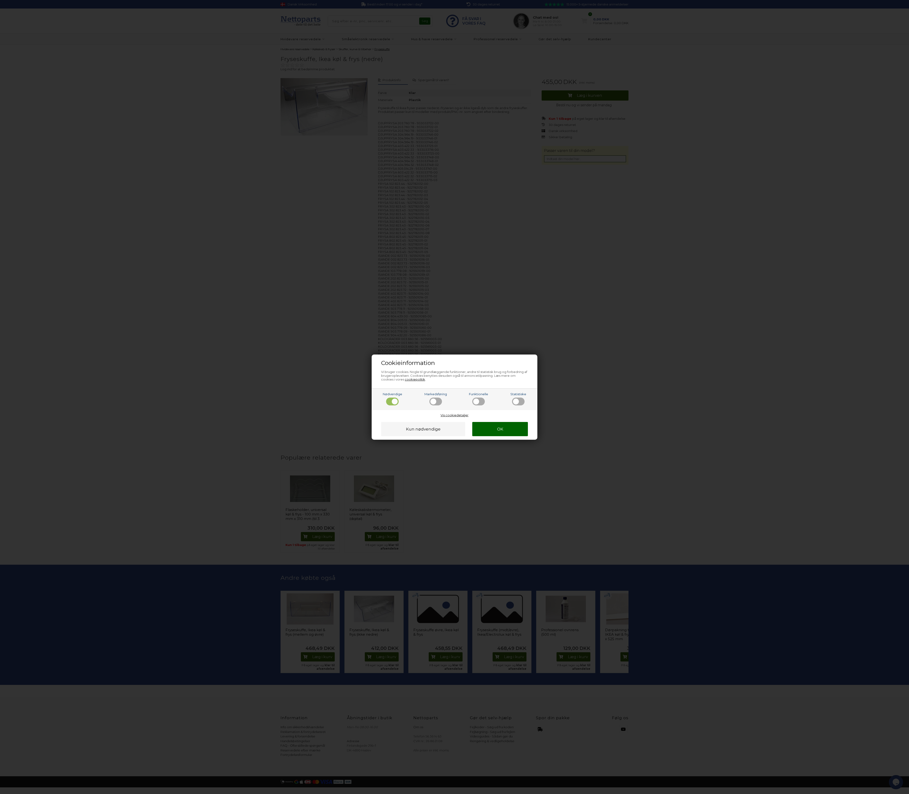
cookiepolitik (415, 379)
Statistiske (518, 394)
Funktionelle (478, 394)
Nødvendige (392, 394)
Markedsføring (435, 394)
